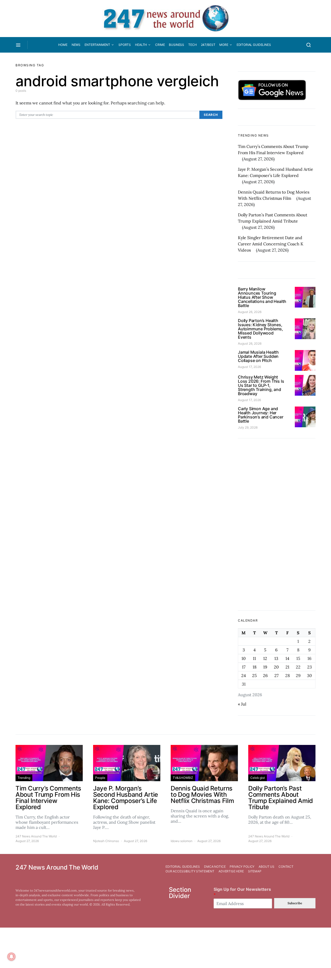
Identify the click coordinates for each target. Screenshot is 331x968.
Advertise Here (231, 871)
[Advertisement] (276, 524)
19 (265, 667)
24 (243, 675)
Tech (192, 45)
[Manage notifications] (11, 956)
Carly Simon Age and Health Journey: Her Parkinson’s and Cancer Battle (260, 415)
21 (287, 667)
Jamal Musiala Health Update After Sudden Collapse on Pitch (258, 356)
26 (265, 675)
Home (62, 45)
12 (265, 658)
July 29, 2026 (248, 427)
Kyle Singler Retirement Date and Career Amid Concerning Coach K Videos (270, 244)
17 (243, 667)
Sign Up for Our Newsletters (242, 892)
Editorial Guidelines (254, 45)
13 (276, 658)
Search (211, 115)
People (100, 778)
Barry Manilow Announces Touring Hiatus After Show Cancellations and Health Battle (262, 297)
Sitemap (254, 871)
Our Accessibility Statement (190, 871)
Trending (24, 778)
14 (287, 658)
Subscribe (295, 903)
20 (276, 667)
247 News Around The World (36, 836)
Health (141, 45)
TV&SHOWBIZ (183, 778)
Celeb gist (257, 778)
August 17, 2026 (249, 367)
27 (276, 675)
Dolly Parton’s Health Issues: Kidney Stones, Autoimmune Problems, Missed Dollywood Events (260, 329)
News (76, 45)
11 (254, 658)
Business (176, 45)
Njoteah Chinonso (106, 841)
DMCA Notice (214, 867)
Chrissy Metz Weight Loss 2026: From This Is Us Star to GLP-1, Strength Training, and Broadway (261, 385)
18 (255, 667)
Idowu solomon (181, 841)
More (223, 45)
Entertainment (97, 45)
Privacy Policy (242, 867)
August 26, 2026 (249, 312)
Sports (124, 45)
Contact (286, 867)
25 (254, 675)
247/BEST (208, 45)
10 (244, 658)
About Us (266, 867)
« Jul (242, 704)
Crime (160, 45)
